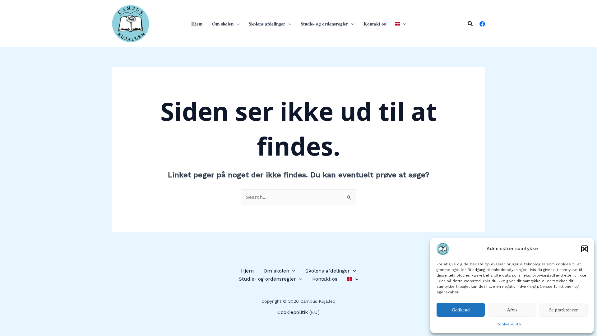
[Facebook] (482, 24)
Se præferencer (563, 309)
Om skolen (223, 23)
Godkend (461, 309)
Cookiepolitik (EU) (298, 312)
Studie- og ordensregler (324, 23)
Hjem (197, 23)
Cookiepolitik (509, 324)
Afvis (512, 309)
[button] (584, 249)
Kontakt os (374, 23)
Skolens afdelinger (267, 23)
